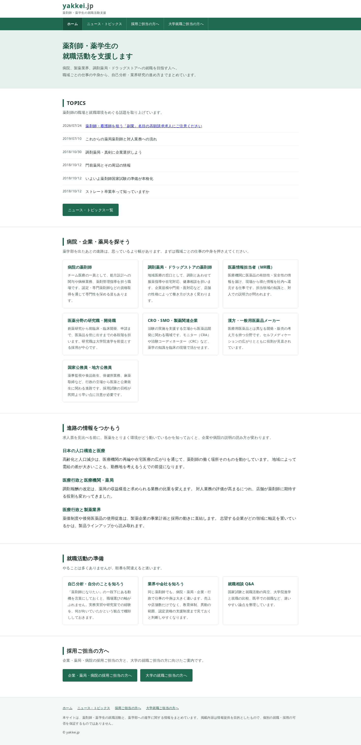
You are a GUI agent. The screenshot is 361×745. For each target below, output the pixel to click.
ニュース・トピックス (104, 23)
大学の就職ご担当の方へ (166, 675)
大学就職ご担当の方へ (186, 23)
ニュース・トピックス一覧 (90, 209)
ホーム (72, 23)
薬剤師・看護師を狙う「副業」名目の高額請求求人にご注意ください (143, 125)
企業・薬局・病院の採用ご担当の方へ (100, 675)
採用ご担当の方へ (145, 23)
